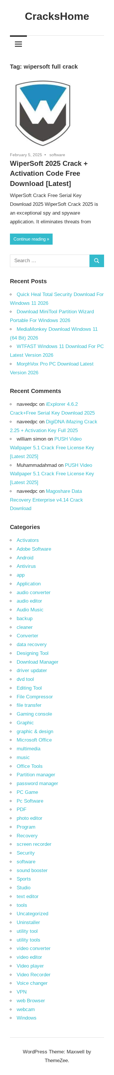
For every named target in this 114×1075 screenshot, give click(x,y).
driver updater (32, 670)
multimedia (28, 749)
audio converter (34, 592)
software (57, 154)
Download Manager (37, 662)
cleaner (25, 627)
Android (25, 558)
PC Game (27, 792)
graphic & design (35, 731)
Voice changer (32, 983)
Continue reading (29, 238)
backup (24, 618)
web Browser (31, 1000)
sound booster (32, 870)
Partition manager (36, 774)
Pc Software (30, 801)
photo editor (29, 818)
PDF (21, 809)
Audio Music (30, 610)
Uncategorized (32, 913)
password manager (37, 783)
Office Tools (30, 766)
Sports (24, 879)
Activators (28, 540)
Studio (23, 887)
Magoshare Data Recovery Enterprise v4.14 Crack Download (46, 500)
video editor (29, 957)
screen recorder (34, 844)
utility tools (28, 940)
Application (29, 584)
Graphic (25, 723)
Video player (30, 966)
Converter (27, 636)
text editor (28, 896)
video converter (34, 948)
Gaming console (34, 714)
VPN (22, 992)
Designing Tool (33, 653)
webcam (26, 1009)
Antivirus (26, 566)
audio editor (29, 601)
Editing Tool (29, 688)
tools (22, 905)
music (23, 757)
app (21, 575)
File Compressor (35, 697)
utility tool (27, 931)
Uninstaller (28, 922)
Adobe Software (34, 549)
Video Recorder (34, 974)
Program (26, 827)
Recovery (27, 836)
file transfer (29, 705)
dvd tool (25, 679)
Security (26, 853)
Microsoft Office (34, 740)
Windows (27, 1018)
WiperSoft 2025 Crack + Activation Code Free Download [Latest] (49, 173)
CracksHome (57, 16)
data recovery (32, 644)
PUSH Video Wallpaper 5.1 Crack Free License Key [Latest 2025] (52, 447)
